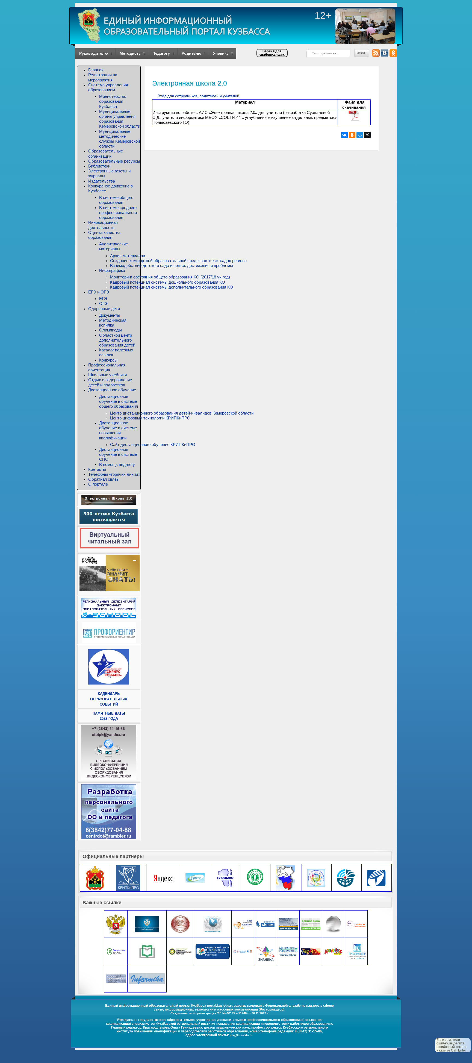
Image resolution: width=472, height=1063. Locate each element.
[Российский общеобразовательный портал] (116, 978)
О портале (98, 484)
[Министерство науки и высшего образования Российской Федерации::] (147, 924)
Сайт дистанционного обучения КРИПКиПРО (152, 444)
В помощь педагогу (117, 464)
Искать (361, 53)
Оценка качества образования (104, 235)
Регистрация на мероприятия (102, 77)
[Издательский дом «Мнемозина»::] (180, 924)
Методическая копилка (112, 322)
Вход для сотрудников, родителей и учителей (198, 96)
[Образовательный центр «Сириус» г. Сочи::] (356, 924)
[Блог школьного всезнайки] (242, 924)
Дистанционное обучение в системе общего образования (118, 401)
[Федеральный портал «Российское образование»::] (288, 924)
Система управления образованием (108, 87)
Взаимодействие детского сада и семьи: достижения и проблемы (171, 265)
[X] (367, 135)
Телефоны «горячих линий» (114, 474)
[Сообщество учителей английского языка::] (310, 951)
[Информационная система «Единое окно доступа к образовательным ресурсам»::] (310, 924)
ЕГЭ (103, 298)
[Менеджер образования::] (288, 951)
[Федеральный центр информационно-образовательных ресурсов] (212, 951)
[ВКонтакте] (344, 135)
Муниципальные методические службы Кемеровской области (119, 139)
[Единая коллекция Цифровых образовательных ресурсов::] (180, 951)
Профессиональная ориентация (106, 367)
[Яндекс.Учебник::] (163, 878)
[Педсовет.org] (116, 951)
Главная (96, 69)
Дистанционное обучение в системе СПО (118, 454)
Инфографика (112, 270)
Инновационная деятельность (103, 225)
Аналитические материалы (113, 246)
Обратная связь (103, 479)
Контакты (97, 469)
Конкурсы (108, 360)
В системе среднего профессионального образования (118, 212)
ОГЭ (103, 303)
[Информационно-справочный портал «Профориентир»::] (357, 951)
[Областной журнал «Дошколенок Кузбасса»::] (333, 951)
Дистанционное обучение (112, 389)
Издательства (101, 181)
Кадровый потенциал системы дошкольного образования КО (167, 282)
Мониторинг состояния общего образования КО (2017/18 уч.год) (170, 277)
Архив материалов (127, 255)
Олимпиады (110, 330)
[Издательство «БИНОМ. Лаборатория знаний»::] (265, 924)
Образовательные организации (105, 153)
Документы (109, 315)
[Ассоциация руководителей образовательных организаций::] (146, 951)
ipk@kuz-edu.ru (241, 1035)
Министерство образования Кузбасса (112, 101)
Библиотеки (99, 166)
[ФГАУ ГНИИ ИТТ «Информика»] (147, 978)
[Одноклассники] (352, 135)
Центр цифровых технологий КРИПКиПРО (150, 418)
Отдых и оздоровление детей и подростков (110, 382)
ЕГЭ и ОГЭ (98, 292)
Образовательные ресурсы (114, 161)
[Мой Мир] (359, 135)
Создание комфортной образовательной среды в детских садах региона (178, 260)
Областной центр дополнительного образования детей (117, 340)
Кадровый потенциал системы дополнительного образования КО (171, 287)
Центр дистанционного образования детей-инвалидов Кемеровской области (181, 413)
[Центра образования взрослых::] (333, 924)
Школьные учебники (107, 374)
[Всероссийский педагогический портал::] (212, 924)
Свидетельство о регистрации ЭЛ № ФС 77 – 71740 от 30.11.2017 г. (219, 1013)
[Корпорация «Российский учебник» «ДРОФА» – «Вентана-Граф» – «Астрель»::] (242, 951)
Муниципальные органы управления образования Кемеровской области (119, 119)
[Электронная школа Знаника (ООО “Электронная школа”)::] (265, 954)
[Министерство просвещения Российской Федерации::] (115, 924)
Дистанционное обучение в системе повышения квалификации (118, 430)
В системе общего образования (116, 200)
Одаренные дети (104, 308)
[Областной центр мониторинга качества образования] (225, 878)
